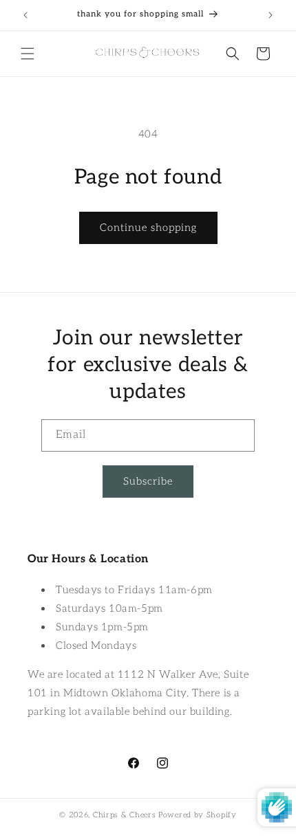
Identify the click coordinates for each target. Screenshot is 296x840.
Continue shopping (148, 227)
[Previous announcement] (25, 15)
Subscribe (148, 481)
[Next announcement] (270, 15)
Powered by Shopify (197, 814)
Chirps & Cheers (124, 814)
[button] (27, 53)
